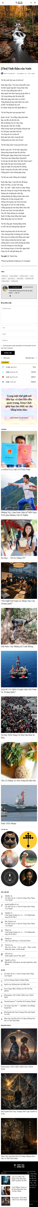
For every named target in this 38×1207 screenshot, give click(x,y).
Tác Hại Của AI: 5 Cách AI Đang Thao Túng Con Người (20, 899)
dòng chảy (24, 276)
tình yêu (15, 281)
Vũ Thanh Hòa (10, 73)
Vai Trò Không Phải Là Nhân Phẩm (16, 980)
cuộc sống (14, 276)
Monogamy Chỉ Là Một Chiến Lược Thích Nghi (18, 996)
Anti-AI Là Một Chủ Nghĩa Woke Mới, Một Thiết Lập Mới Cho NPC (19, 1179)
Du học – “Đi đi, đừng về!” (13, 558)
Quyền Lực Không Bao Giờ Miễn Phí (16, 984)
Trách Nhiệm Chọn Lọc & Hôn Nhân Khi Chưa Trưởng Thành (19, 1189)
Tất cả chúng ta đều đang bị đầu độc (18, 780)
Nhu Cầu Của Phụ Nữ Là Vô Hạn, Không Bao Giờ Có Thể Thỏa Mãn (19, 1019)
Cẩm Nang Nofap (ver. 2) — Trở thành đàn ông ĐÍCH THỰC (20, 916)
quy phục (11, 278)
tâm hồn (20, 278)
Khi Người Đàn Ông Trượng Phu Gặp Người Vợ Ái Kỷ (19, 1013)
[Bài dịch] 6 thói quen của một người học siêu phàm (21, 963)
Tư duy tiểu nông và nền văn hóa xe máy (18, 736)
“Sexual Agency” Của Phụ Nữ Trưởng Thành (20, 1001)
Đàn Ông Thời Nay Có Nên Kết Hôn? (18, 941)
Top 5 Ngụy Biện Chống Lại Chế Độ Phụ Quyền (18, 990)
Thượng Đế (29, 278)
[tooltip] (10, 296)
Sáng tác (3, 64)
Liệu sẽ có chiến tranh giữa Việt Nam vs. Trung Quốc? (18, 690)
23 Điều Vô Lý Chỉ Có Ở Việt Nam (15, 469)
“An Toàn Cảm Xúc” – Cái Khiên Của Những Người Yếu (19, 1007)
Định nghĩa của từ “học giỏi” (15, 956)
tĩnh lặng (5, 281)
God (31, 276)
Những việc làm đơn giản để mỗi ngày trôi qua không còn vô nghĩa (19, 513)
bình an (5, 276)
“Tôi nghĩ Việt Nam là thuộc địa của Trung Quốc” (18, 602)
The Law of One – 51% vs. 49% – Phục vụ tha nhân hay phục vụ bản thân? (20, 948)
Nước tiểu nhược (8, 823)
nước (4, 278)
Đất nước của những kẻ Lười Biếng (17, 646)
